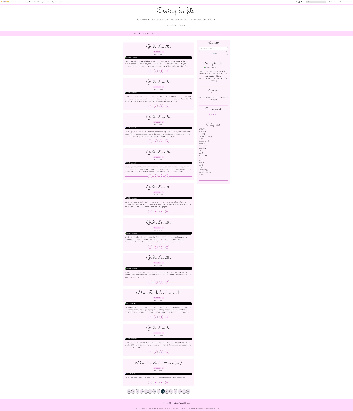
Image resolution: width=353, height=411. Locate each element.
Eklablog (186, 403)
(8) (205, 136)
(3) (201, 151)
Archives (146, 33)
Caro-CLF (214, 78)
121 (142, 391)
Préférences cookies (214, 408)
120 (138, 391)
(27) (202, 129)
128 (171, 391)
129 (176, 391)
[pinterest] (302, 2)
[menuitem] (137, 33)
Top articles (163, 408)
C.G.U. (186, 408)
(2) (201, 165)
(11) (203, 131)
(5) (202, 143)
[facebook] (296, 2)
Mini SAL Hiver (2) (158, 363)
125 (159, 391)
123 (150, 391)
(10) (202, 134)
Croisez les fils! (176, 11)
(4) (203, 146)
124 (155, 391)
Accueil (137, 33)
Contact (155, 33)
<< (129, 391)
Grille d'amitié (158, 46)
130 (180, 391)
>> (188, 391)
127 (167, 391)
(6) (204, 141)
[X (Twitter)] (299, 2)
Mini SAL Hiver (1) (158, 292)
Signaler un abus (178, 408)
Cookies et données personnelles (198, 408)
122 (146, 391)
